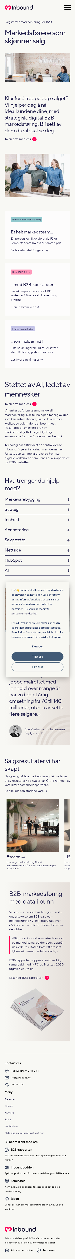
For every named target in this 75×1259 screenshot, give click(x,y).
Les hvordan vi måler (25, 360)
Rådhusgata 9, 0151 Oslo (25, 1070)
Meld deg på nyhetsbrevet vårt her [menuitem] (24, 1133)
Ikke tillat (37, 666)
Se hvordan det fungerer (28, 250)
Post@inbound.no (21, 1077)
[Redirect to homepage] (19, 10)
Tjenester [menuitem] (10, 1099)
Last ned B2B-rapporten (26, 978)
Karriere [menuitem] (9, 1112)
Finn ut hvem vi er (23, 307)
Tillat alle (37, 656)
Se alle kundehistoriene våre (24, 791)
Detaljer (37, 646)
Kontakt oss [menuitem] (11, 1126)
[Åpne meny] (67, 7)
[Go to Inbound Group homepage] (20, 1231)
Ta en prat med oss (18, 139)
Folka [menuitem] (8, 1119)
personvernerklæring (24, 613)
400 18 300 (17, 1084)
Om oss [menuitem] (9, 1106)
